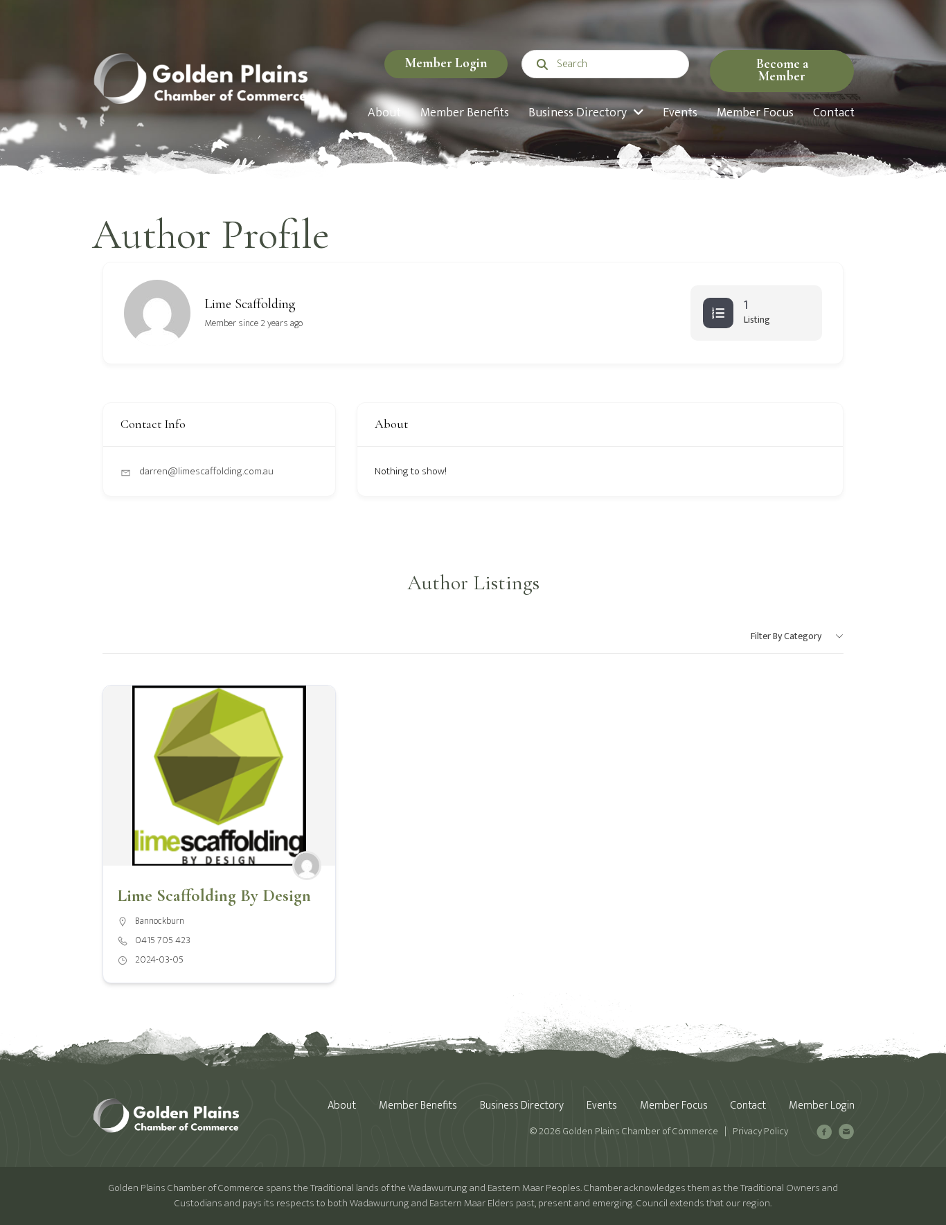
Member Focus (674, 1105)
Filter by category (786, 636)
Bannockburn (159, 921)
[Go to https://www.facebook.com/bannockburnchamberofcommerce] (824, 1134)
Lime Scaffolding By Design (214, 895)
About (342, 1105)
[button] (782, 71)
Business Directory (522, 1105)
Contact (748, 1105)
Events (602, 1105)
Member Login (446, 63)
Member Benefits (418, 1105)
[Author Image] (306, 865)
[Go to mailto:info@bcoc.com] (846, 1134)
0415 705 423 (162, 940)
